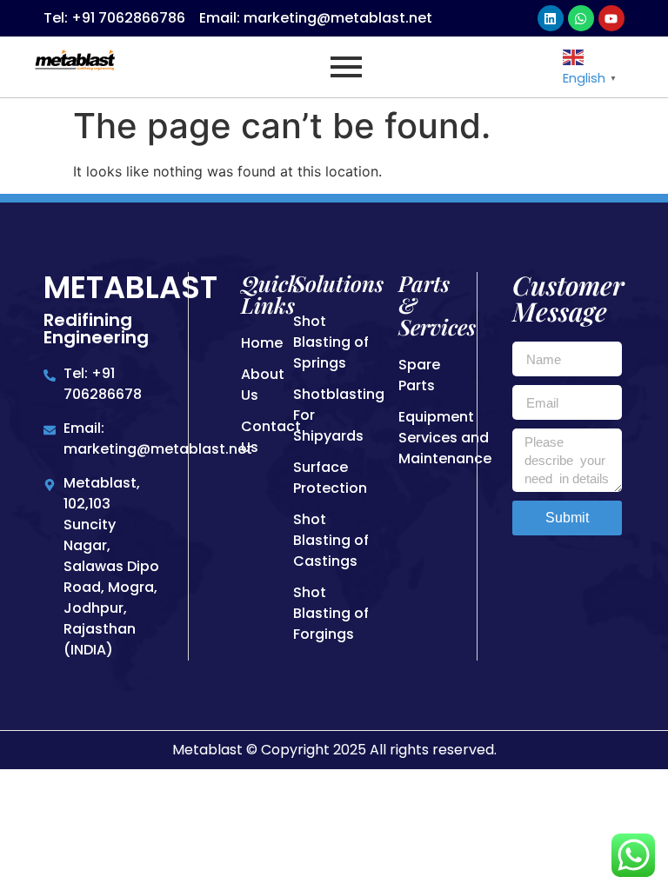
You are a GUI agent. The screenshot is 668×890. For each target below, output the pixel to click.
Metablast (130, 287)
